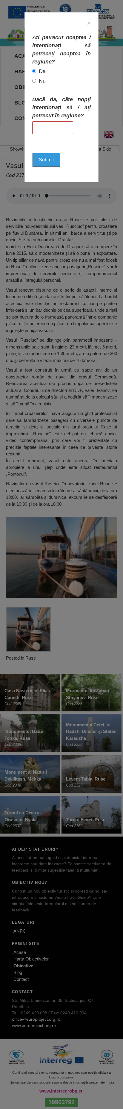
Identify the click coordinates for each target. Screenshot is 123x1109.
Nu (42, 81)
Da (42, 71)
